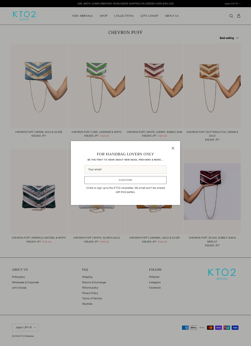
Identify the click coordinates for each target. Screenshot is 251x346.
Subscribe (125, 180)
